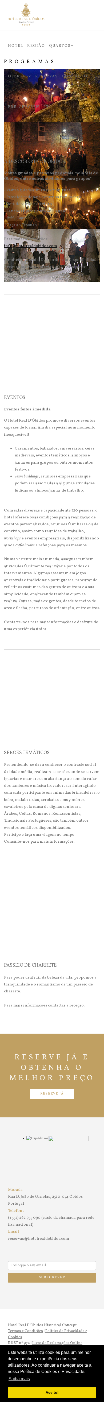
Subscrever (52, 1277)
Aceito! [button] (52, 1392)
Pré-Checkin (23, 107)
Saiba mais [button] (19, 1378)
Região (36, 45)
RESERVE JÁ (52, 1094)
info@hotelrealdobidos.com (30, 246)
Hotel (15, 45)
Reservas (46, 76)
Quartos (60, 45)
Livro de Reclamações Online (57, 1343)
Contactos (76, 76)
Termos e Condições (25, 1331)
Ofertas (18, 76)
